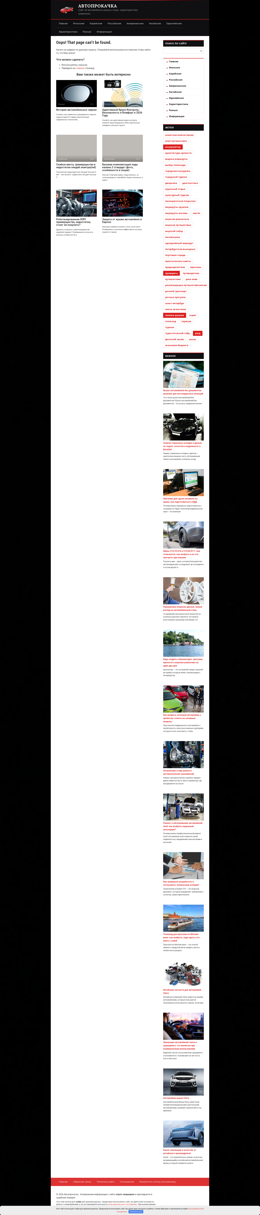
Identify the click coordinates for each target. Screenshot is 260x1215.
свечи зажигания (175, 309)
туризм (169, 327)
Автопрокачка (97, 6)
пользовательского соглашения (122, 1204)
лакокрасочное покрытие (180, 201)
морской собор (174, 231)
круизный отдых (175, 189)
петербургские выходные (180, 249)
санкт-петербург (174, 303)
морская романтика (177, 219)
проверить (171, 273)
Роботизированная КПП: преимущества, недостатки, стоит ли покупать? (73, 222)
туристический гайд (177, 333)
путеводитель (191, 273)
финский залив (174, 339)
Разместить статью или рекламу (157, 1181)
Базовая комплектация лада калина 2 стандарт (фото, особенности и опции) (120, 167)
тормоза (186, 321)
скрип (192, 315)
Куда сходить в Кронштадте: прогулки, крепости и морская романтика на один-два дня (183, 662)
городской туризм (176, 176)
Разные (87, 31)
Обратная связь (82, 1181)
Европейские (174, 23)
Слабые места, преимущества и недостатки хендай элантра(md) (76, 166)
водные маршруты (176, 158)
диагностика (190, 183)
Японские (78, 23)
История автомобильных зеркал (76, 109)
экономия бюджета (176, 345)
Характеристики (68, 31)
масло (196, 213)
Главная (63, 23)
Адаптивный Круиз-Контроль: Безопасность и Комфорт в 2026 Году (122, 112)
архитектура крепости (178, 153)
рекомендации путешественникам (186, 285)
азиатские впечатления (179, 135)
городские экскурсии (177, 171)
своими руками (174, 315)
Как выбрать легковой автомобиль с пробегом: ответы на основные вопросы (182, 718)
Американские (135, 23)
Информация (104, 31)
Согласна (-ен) (136, 1212)
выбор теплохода (175, 165)
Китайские (155, 23)
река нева (191, 279)
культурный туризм (177, 195)
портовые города (175, 255)
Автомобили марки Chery (176, 1098)
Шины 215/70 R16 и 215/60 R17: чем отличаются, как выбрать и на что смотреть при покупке (181, 554)
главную (80, 68)
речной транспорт (176, 291)
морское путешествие (178, 225)
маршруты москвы (176, 213)
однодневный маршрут (179, 243)
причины (195, 267)
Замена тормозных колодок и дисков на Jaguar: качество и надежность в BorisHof (182, 446)
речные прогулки (175, 297)
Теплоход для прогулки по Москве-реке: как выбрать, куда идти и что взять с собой (181, 937)
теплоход (170, 321)
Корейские (96, 23)
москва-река (172, 237)
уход (197, 333)
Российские (114, 23)
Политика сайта (105, 1181)
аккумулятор (173, 146)
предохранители (175, 267)
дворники (171, 183)
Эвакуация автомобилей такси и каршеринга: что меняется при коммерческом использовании (180, 1045)
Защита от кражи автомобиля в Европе (122, 221)
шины (192, 339)
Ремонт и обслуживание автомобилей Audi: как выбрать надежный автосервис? (182, 826)
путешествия (173, 279)
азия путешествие (176, 140)
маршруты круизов (176, 207)
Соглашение (127, 1181)
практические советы (178, 261)
